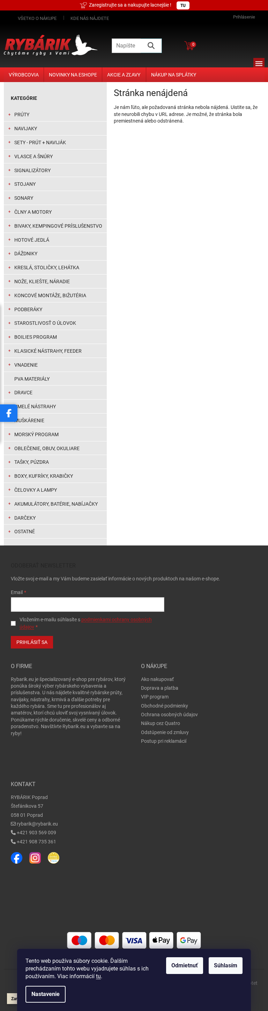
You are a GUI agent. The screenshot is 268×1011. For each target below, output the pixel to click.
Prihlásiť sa (31, 642)
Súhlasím (225, 965)
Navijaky (25, 128)
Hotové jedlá (31, 240)
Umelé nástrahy (35, 406)
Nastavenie (45, 994)
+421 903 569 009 (36, 832)
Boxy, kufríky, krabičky (43, 476)
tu (98, 976)
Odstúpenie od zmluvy (165, 732)
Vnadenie (26, 365)
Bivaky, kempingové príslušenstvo (58, 226)
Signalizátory (32, 170)
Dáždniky (25, 253)
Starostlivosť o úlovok (45, 323)
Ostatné (24, 531)
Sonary (23, 198)
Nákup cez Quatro (160, 723)
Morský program (36, 434)
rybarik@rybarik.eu (37, 824)
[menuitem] (24, 74)
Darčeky (25, 518)
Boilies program (35, 337)
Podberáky (28, 309)
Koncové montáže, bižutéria (50, 295)
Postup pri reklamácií (163, 741)
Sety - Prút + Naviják (40, 142)
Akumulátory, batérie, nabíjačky (56, 504)
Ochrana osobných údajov (169, 714)
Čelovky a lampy (35, 490)
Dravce (23, 392)
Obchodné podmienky (164, 706)
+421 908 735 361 (36, 841)
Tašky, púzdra (31, 462)
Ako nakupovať (157, 679)
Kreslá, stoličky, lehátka (46, 267)
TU (183, 5)
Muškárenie (29, 420)
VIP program (155, 696)
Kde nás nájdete (89, 18)
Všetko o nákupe (37, 18)
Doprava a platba (159, 688)
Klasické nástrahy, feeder (48, 351)
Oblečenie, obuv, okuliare (47, 448)
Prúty (21, 114)
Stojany (25, 184)
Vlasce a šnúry (33, 156)
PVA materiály (32, 379)
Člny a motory (33, 212)
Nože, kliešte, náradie (42, 281)
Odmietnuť (184, 965)
